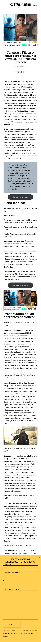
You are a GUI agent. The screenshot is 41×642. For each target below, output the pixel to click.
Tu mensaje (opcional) (11, 589)
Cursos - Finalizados (20, 66)
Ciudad (5, 581)
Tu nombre (7, 564)
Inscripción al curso (20, 197)
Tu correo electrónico (11, 572)
